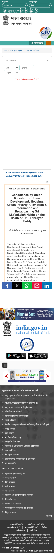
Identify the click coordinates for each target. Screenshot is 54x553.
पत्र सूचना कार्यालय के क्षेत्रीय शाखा (18, 407)
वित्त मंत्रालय (10, 481)
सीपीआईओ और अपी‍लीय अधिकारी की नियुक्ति (22, 445)
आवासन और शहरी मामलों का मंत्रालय (19, 494)
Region (5, 2)
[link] (27, 313)
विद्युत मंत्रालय (10, 512)
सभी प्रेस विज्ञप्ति (16, 50)
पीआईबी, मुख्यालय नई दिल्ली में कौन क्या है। (21, 402)
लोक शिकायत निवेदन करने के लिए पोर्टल (20, 458)
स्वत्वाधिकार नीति (13, 527)
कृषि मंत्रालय (10, 486)
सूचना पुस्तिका (10, 450)
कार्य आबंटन (9, 432)
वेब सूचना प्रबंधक (12, 454)
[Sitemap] (31, 10)
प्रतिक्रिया (34, 530)
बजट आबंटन (10, 428)
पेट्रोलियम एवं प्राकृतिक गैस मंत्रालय (19, 507)
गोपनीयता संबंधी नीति (36, 524)
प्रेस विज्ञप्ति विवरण (32, 50)
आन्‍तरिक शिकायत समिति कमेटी (16, 415)
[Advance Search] (36, 10)
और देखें (49, 515)
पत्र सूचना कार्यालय (21, 23)
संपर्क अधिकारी (10, 419)
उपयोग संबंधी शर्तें (31, 527)
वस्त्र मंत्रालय (10, 477)
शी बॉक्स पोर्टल (10, 463)
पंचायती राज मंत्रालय (13, 503)
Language (33, 2)
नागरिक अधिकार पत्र (13, 437)
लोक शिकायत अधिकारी (13, 411)
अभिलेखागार (20, 530)
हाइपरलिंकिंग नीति (17, 524)
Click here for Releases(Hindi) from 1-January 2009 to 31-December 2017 (25, 174)
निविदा (44, 527)
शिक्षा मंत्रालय (10, 499)
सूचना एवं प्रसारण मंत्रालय (15, 473)
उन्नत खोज (38, 42)
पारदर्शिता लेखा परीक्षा (13, 441)
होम (5, 50)
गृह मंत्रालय (9, 490)
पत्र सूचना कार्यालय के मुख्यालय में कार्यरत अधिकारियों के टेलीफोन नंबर (26, 397)
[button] (20, 10)
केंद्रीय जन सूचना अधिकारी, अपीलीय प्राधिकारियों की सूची (27, 424)
